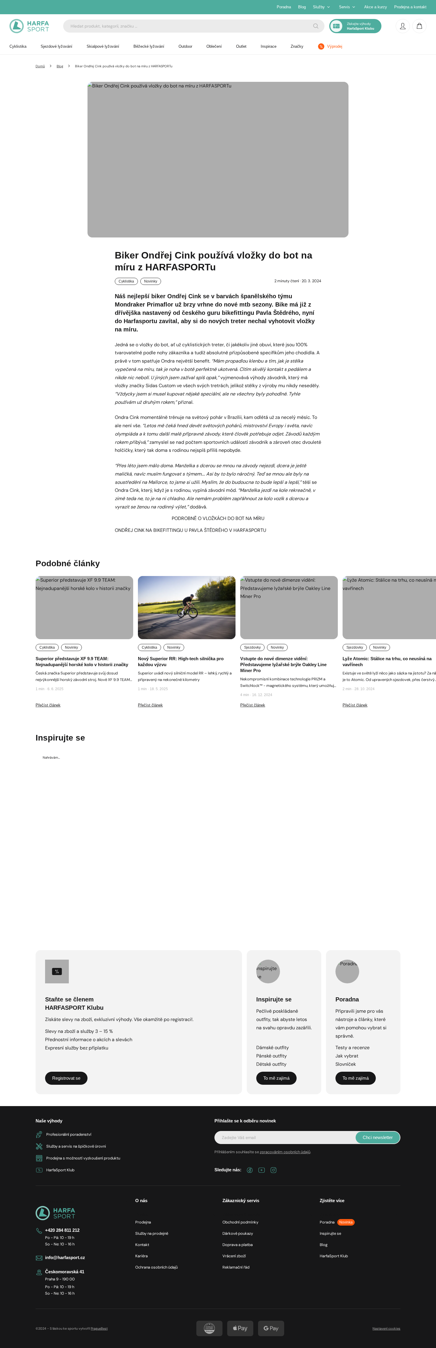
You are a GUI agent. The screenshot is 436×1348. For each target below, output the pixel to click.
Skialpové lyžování (103, 46)
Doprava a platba (237, 1244)
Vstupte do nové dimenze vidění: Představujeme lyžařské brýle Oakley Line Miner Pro (283, 664)
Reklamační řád (235, 1267)
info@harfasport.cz (65, 1257)
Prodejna (143, 1222)
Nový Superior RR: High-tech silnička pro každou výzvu (181, 661)
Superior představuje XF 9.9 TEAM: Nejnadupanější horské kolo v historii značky (82, 661)
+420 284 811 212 (62, 1230)
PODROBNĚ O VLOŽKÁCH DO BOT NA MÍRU (218, 518)
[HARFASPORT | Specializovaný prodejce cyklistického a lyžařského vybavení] (29, 26)
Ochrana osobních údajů (156, 1267)
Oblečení (214, 46)
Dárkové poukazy (237, 1233)
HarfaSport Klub (334, 1255)
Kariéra (141, 1255)
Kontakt (142, 1244)
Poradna (284, 7)
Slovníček (345, 1064)
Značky (297, 46)
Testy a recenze (352, 1047)
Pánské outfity (271, 1056)
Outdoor (185, 46)
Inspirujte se (330, 1233)
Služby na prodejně (151, 1233)
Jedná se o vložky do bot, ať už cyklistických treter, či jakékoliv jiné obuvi (193, 345)
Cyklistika (17, 46)
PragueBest (99, 1328)
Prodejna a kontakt (410, 7)
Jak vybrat (346, 1056)
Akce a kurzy (375, 7)
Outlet (241, 46)
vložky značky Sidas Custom (145, 385)
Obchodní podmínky (240, 1222)
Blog (302, 7)
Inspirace (268, 46)
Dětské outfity (271, 1064)
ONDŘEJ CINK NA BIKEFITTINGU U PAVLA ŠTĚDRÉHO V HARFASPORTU (190, 530)
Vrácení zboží (234, 1255)
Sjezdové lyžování (56, 46)
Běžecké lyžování (148, 46)
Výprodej (334, 46)
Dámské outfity (272, 1047)
